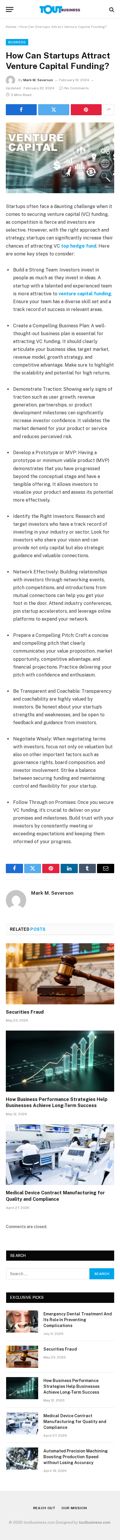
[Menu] (9, 9)
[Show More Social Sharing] (108, 109)
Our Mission (74, 1508)
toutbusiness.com (94, 1522)
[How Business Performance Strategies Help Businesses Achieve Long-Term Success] (60, 1061)
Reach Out (44, 1508)
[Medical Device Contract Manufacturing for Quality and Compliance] (60, 1154)
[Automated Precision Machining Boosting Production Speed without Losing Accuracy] (22, 1458)
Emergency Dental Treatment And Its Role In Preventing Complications (77, 1320)
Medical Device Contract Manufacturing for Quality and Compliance (74, 1421)
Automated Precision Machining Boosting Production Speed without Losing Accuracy (75, 1457)
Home (11, 27)
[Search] (111, 9)
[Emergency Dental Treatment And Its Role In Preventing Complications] (22, 1321)
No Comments (76, 88)
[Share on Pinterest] (86, 109)
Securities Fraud (25, 1012)
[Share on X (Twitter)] (53, 109)
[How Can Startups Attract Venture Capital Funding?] (60, 157)
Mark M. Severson (38, 80)
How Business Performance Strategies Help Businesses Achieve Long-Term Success (71, 1386)
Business (17, 42)
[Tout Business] (60, 9)
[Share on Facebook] (21, 109)
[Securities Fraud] (60, 973)
